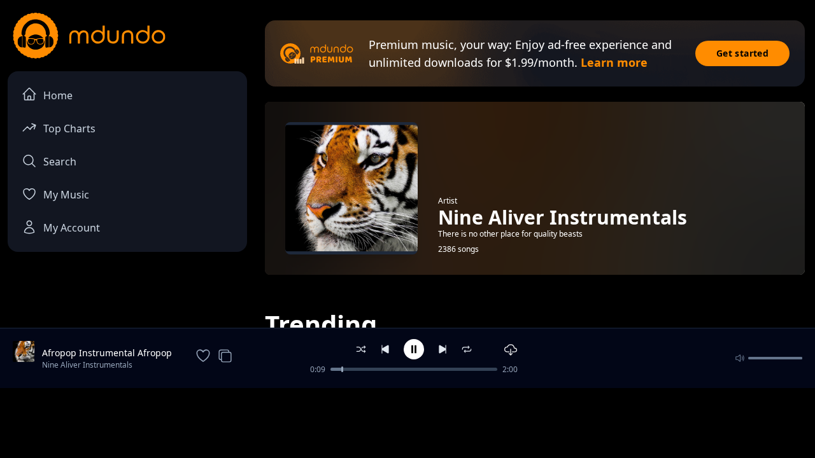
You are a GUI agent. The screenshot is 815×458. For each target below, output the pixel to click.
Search (59, 162)
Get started (742, 53)
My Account (71, 228)
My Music (66, 195)
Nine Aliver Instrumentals (87, 364)
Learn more (614, 62)
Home (58, 95)
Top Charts (69, 128)
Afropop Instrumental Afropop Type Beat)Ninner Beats (107, 353)
